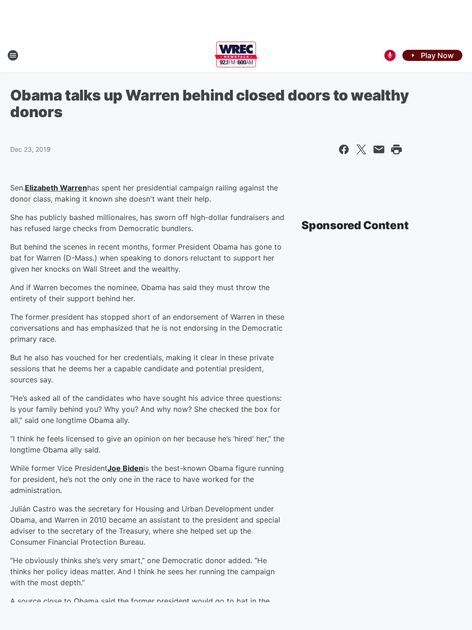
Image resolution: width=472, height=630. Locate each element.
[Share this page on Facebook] (343, 149)
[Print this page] (396, 149)
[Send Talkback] (389, 55)
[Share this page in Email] (378, 149)
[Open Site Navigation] (12, 55)
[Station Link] (236, 55)
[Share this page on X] (361, 149)
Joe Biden (125, 468)
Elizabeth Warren (56, 187)
